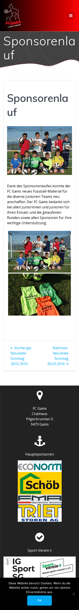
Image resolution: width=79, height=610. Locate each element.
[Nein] (73, 594)
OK (40, 600)
